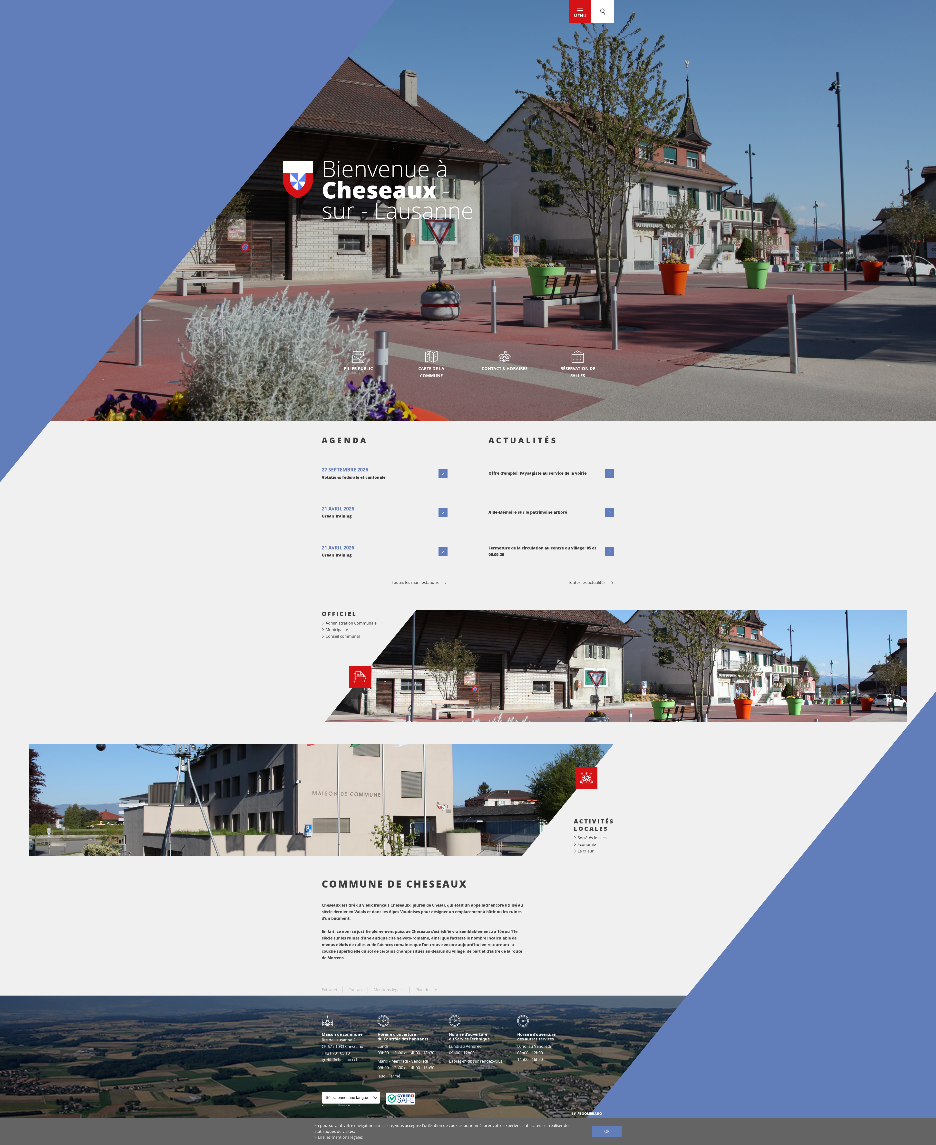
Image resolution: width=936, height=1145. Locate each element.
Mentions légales (389, 989)
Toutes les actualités (586, 582)
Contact (355, 989)
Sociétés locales (592, 838)
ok (607, 1131)
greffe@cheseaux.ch (340, 1059)
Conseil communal (343, 636)
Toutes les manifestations (415, 582)
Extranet (329, 989)
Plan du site (426, 989)
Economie (587, 844)
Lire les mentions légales (340, 1137)
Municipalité (337, 629)
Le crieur (586, 851)
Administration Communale (351, 623)
